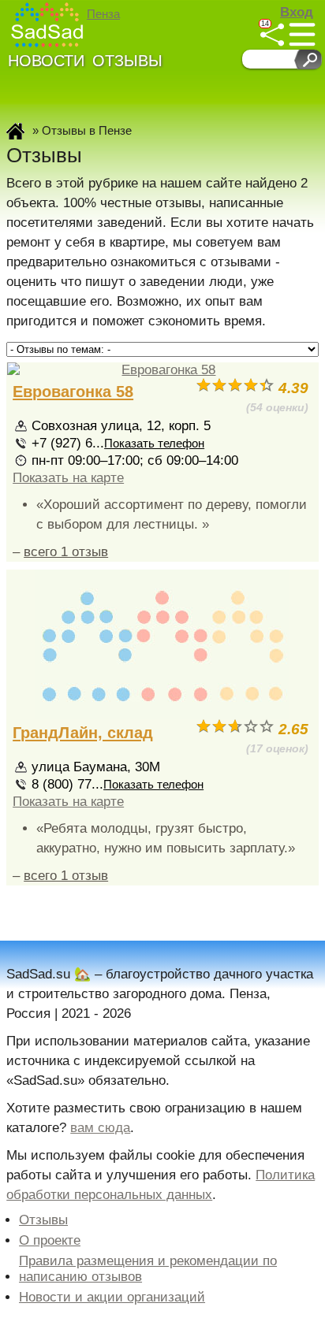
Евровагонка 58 (73, 391)
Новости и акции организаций (112, 1297)
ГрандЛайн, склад (83, 732)
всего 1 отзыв (66, 551)
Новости (46, 60)
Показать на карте (68, 477)
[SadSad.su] (48, 25)
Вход (296, 12)
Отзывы (127, 60)
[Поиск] (308, 59)
